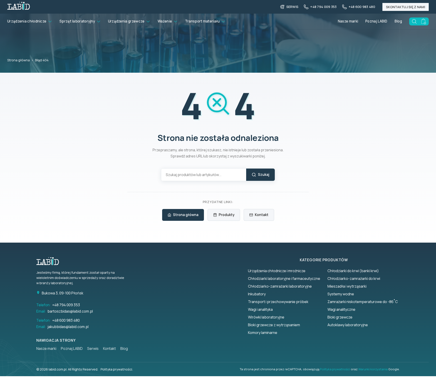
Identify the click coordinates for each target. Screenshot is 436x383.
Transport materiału (202, 21)
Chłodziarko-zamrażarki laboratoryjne (280, 286)
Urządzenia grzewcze (126, 21)
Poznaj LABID (376, 21)
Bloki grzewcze (339, 317)
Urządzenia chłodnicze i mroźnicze (276, 270)
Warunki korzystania (373, 369)
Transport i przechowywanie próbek (278, 301)
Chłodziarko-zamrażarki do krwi (353, 278)
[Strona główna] (50, 261)
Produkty (226, 214)
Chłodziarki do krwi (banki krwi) (353, 270)
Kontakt (261, 214)
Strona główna (18, 60)
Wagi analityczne (341, 309)
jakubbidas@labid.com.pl (68, 326)
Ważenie (165, 21)
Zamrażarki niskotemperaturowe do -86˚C (362, 301)
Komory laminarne (262, 332)
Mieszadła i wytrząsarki (347, 286)
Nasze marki (348, 21)
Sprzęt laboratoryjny (77, 21)
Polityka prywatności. (117, 369)
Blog (398, 21)
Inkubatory (257, 293)
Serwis (93, 348)
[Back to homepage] (18, 8)
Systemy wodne (340, 293)
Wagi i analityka (260, 309)
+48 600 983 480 (66, 320)
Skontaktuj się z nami (405, 7)
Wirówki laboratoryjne (266, 317)
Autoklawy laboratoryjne (347, 324)
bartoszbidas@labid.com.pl (70, 311)
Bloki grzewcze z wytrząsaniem (274, 324)
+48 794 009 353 (66, 304)
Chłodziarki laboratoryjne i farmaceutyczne (284, 278)
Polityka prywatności (335, 369)
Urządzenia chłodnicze (26, 21)
